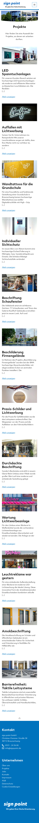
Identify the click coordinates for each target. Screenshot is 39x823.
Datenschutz (7, 784)
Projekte (5, 768)
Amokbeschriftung (16, 631)
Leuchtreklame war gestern (16, 576)
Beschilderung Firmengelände (13, 354)
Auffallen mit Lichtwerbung (12, 129)
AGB (4, 781)
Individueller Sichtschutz (11, 243)
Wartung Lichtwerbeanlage (15, 519)
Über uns (6, 765)
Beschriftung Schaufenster (12, 300)
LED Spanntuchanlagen (16, 72)
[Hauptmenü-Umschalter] (34, 4)
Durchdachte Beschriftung (12, 465)
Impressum (6, 777)
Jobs (4, 771)
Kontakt (5, 774)
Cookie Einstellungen (11, 787)
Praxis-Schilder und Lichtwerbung (16, 411)
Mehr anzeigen (8, 97)
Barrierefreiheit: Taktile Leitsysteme (17, 686)
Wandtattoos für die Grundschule (17, 186)
